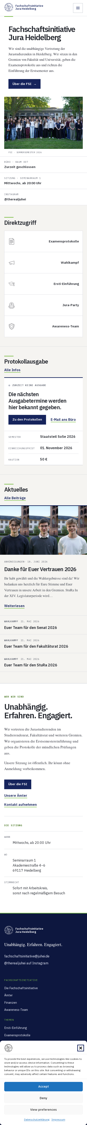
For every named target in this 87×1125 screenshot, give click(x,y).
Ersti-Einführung (15, 1028)
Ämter (8, 995)
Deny (43, 1098)
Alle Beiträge (15, 498)
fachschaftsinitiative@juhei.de (26, 956)
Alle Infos (12, 370)
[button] (81, 1048)
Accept (43, 1086)
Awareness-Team (16, 1010)
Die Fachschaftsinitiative (21, 988)
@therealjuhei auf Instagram (26, 963)
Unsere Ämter (15, 795)
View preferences (43, 1110)
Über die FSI (24, 84)
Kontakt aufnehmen (20, 804)
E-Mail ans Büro (63, 419)
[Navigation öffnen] (78, 8)
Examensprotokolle (17, 1035)
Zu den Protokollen (27, 419)
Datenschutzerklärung (36, 1119)
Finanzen (10, 1003)
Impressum (58, 1119)
